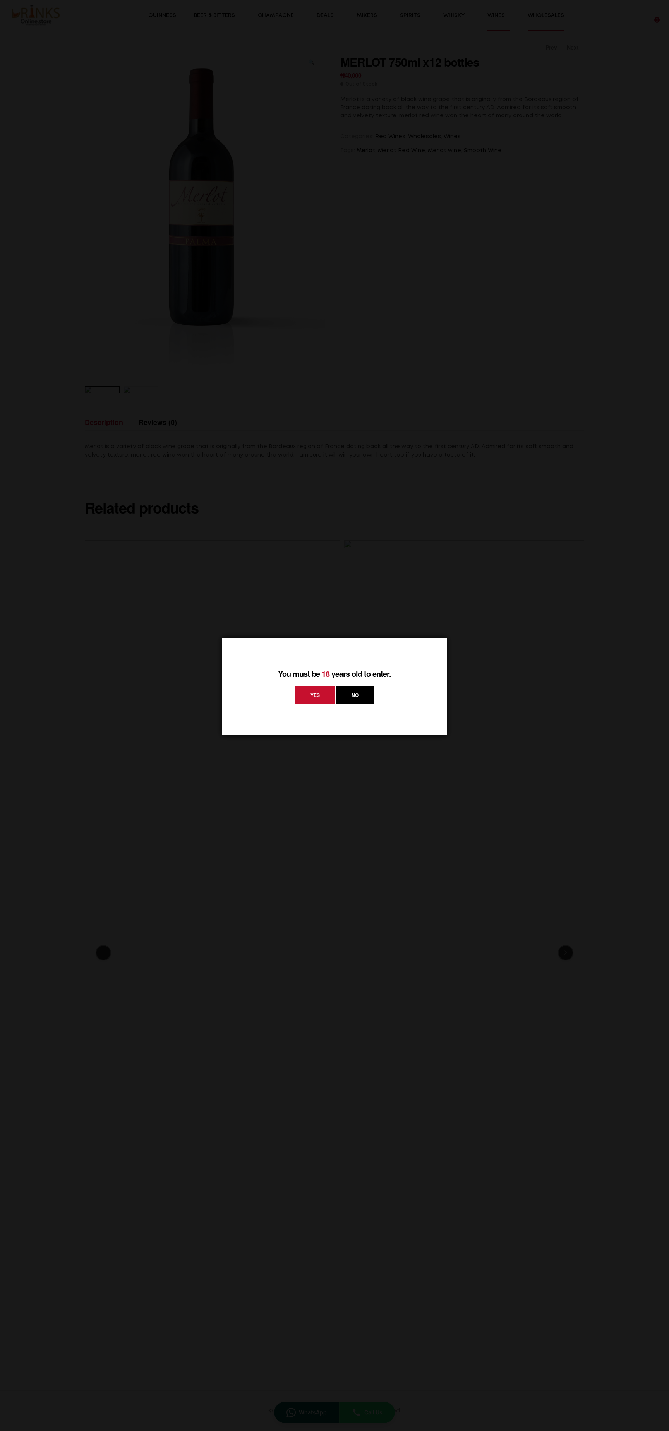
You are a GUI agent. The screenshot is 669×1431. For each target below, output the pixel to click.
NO (355, 695)
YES (315, 695)
